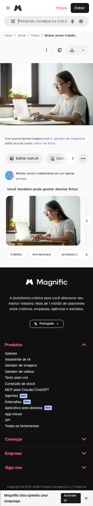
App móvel (13, 414)
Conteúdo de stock (20, 383)
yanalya (21, 179)
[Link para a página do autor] (9, 176)
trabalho (16, 254)
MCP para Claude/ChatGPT (27, 389)
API (7, 420)
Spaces (11, 353)
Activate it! (70, 498)
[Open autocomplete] (11, 21)
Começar (13, 439)
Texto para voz (16, 377)
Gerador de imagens (21, 365)
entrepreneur (41, 254)
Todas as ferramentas (22, 426)
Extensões (17, 402)
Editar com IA (27, 158)
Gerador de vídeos (19, 371)
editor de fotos (44, 143)
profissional (70, 254)
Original (32, 66)
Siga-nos (13, 467)
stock (22, 36)
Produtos (13, 344)
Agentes (15, 395)
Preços (61, 8)
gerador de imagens (68, 139)
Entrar (80, 8)
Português (46, 324)
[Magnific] (46, 283)
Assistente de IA (18, 359)
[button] (46, 324)
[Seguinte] (72, 159)
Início (8, 36)
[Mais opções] (46, 50)
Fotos (35, 36)
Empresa (13, 453)
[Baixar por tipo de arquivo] (83, 50)
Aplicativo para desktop (28, 408)
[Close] (86, 498)
